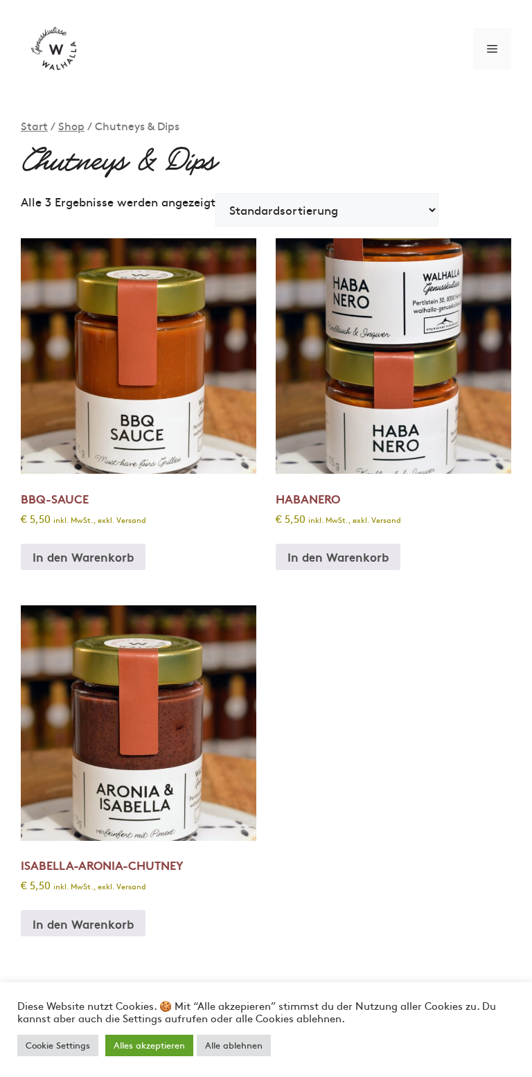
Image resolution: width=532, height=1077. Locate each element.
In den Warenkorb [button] (83, 556)
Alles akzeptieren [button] (149, 1045)
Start (34, 125)
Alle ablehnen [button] (234, 1045)
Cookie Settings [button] (58, 1045)
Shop (71, 125)
